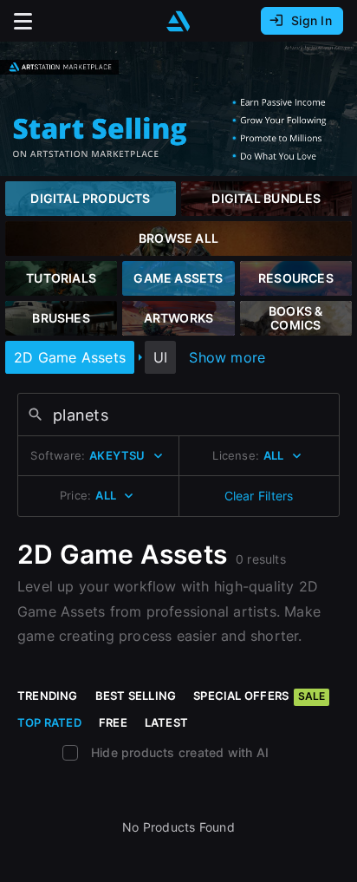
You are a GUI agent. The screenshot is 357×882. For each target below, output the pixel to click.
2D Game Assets (70, 357)
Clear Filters (259, 495)
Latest (166, 722)
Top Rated (49, 722)
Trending (47, 695)
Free (113, 722)
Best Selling (136, 695)
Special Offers (259, 695)
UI (160, 357)
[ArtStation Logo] (178, 21)
